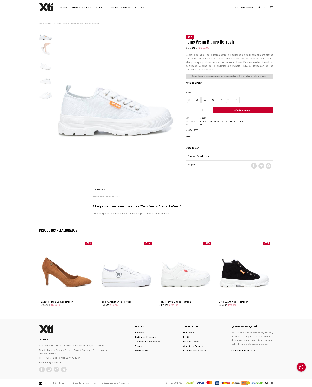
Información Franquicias (243, 350)
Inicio (41, 23)
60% (202, 124)
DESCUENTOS (206, 121)
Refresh (232, 121)
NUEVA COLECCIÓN (81, 7)
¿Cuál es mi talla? (194, 83)
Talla (188, 92)
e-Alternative (123, 383)
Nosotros (139, 332)
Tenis (58, 23)
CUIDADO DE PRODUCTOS (123, 7)
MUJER (63, 7)
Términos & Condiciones (55, 383)
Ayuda (97, 383)
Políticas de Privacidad (80, 383)
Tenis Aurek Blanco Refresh (116, 301)
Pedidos (187, 337)
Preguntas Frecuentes (194, 350)
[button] (189, 110)
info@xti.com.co (53, 362)
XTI (142, 7)
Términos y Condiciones (147, 341)
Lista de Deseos (191, 341)
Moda (66, 23)
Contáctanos (141, 350)
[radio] (189, 100)
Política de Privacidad (146, 337)
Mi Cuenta (188, 332)
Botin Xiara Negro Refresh (233, 301)
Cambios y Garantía (193, 346)
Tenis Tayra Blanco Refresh (175, 301)
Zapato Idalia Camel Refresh (57, 301)
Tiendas (139, 346)
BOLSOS (100, 7)
